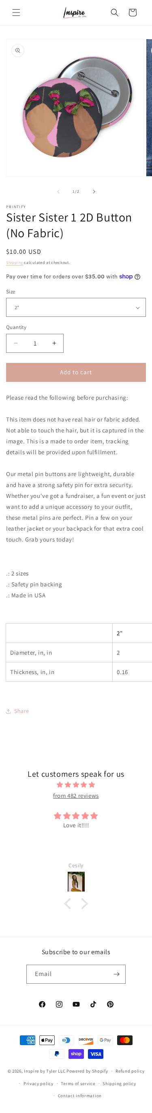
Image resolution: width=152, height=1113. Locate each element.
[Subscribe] (116, 974)
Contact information (80, 1095)
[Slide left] (58, 191)
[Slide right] (94, 191)
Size (10, 291)
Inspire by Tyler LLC (44, 1071)
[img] (76, 784)
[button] (16, 12)
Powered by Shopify (87, 1071)
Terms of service (78, 1083)
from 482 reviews (76, 795)
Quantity (16, 327)
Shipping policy (119, 1083)
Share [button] (21, 711)
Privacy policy (39, 1083)
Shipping (14, 262)
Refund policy (130, 1071)
